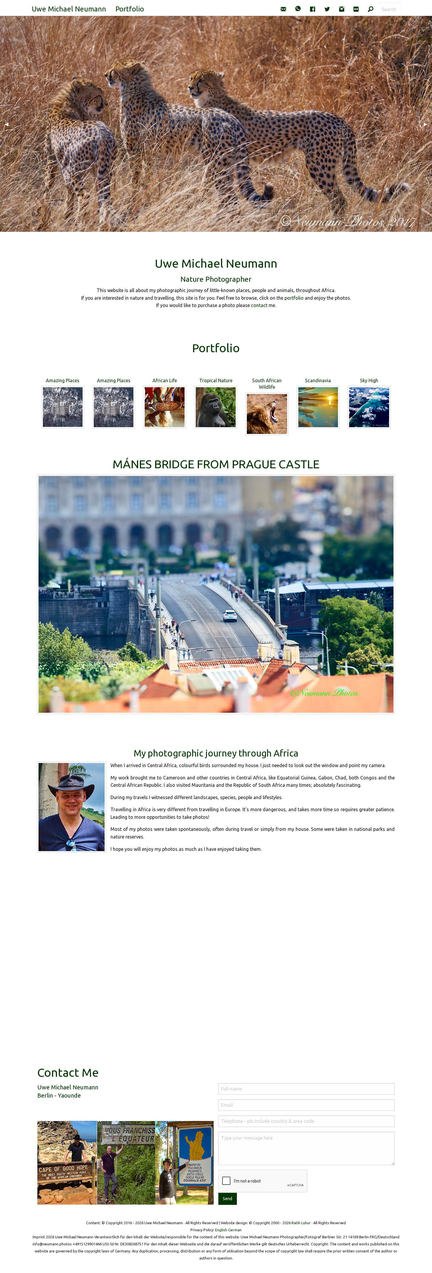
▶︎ (428, 124)
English (221, 1230)
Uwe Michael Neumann (69, 9)
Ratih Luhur (301, 1223)
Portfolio (129, 9)
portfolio (294, 298)
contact (259, 305)
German (235, 1230)
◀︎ (9, 124)
